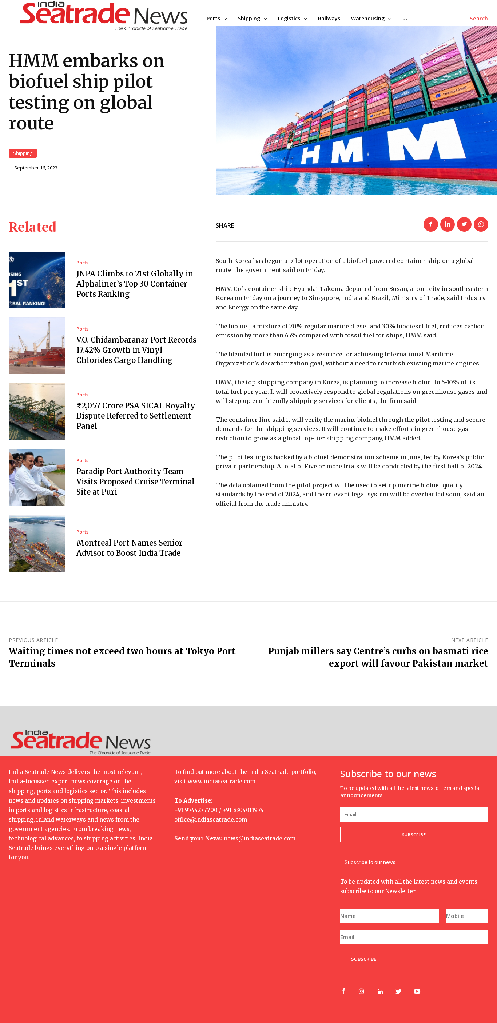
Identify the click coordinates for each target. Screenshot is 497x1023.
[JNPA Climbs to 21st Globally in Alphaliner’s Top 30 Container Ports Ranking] (37, 280)
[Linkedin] (447, 224)
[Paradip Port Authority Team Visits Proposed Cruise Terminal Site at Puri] (37, 477)
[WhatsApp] (481, 224)
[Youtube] (417, 991)
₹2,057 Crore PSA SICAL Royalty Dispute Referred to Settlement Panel (135, 416)
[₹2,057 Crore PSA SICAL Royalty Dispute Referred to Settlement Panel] (37, 411)
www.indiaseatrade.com (221, 781)
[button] (479, 18)
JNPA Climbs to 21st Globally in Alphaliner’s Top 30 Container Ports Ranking (134, 284)
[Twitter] (464, 224)
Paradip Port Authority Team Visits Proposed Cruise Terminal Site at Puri (135, 481)
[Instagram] (361, 991)
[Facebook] (431, 224)
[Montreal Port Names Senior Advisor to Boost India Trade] (37, 543)
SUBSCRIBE (363, 959)
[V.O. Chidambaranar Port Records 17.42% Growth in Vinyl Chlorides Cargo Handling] (37, 345)
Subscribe (414, 834)
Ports (82, 262)
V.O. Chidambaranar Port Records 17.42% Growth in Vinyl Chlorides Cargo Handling (136, 350)
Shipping (22, 153)
